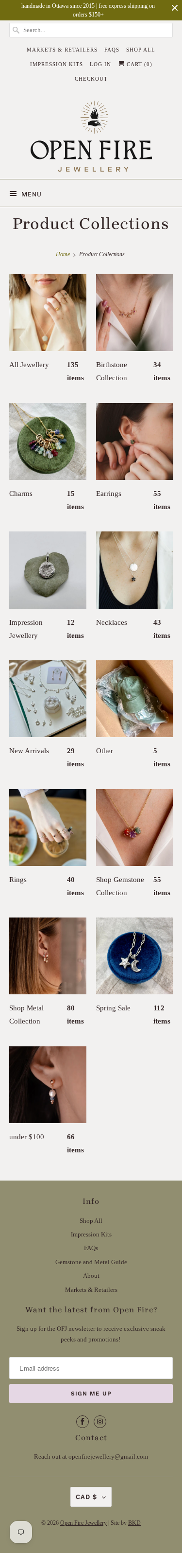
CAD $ (86, 1496)
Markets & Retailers (62, 50)
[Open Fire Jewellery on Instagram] (100, 1421)
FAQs (111, 50)
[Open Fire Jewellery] (90, 136)
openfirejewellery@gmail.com (108, 1456)
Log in (100, 64)
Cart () (138, 64)
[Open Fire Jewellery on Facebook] (82, 1421)
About (91, 1275)
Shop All (140, 50)
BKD (134, 1522)
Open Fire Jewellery (83, 1522)
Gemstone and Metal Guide (91, 1262)
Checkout (91, 79)
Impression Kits (56, 64)
